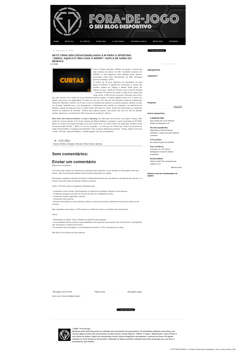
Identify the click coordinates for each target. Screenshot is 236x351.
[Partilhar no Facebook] (66, 140)
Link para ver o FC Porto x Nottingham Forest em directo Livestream (161, 151)
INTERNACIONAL (139, 41)
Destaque (71, 144)
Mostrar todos (176, 167)
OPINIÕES (173, 41)
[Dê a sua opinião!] (62, 140)
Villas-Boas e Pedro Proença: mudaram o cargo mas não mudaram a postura (164, 132)
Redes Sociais (89, 144)
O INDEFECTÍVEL (157, 118)
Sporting (99, 144)
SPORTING (101, 41)
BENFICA (69, 41)
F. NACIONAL (118, 41)
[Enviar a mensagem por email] (59, 140)
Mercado (79, 144)
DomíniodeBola (156, 159)
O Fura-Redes (156, 140)
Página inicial (100, 292)
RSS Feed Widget (169, 64)
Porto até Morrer (157, 147)
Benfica (63, 144)
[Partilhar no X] (64, 140)
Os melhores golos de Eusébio (162, 142)
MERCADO (158, 41)
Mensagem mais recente (62, 292)
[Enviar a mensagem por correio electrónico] (55, 140)
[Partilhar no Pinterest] (69, 140)
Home (56, 41)
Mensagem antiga (134, 292)
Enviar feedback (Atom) (71, 296)
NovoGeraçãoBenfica (159, 128)
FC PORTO (85, 41)
